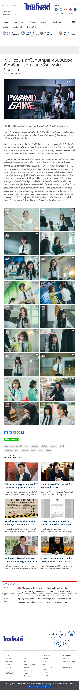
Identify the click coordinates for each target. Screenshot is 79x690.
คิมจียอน (44, 446)
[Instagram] (70, 9)
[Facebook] (56, 9)
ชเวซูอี (62, 446)
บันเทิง (5, 27)
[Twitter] (61, 9)
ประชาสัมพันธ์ (28, 670)
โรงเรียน (48, 450)
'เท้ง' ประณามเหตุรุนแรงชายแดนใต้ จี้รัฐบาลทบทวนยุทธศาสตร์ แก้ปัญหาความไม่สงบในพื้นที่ (21, 487)
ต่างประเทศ (57, 22)
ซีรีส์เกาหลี (8, 450)
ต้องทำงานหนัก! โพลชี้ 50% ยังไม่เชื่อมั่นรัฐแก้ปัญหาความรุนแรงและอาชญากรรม (20, 524)
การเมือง (6, 22)
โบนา (40, 450)
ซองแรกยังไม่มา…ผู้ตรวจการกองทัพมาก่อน (32, 35)
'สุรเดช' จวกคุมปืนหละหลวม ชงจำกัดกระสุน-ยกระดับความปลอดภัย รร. (57, 560)
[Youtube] (65, 9)
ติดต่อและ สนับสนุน (68, 662)
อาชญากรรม (47, 658)
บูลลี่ (16, 450)
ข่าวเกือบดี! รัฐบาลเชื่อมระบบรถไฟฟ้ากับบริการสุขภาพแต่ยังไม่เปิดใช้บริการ (44, 602)
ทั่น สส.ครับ (48, 34)
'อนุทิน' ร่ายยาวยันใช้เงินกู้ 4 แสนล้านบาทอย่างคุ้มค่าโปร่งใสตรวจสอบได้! (43, 595)
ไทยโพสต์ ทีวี (32, 27)
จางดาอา (53, 446)
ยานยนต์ (45, 664)
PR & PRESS (66, 656)
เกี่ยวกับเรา (65, 659)
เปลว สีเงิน (19, 22)
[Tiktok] (75, 9)
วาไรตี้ (26, 659)
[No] (76, 686)
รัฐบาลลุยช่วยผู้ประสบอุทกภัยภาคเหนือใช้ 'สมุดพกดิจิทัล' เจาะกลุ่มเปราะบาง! (44, 599)
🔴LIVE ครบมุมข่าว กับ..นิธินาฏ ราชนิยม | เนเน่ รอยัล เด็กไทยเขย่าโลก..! (43, 588)
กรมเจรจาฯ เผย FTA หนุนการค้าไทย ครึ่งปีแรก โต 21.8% (56, 486)
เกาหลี (33, 450)
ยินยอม (31, 687)
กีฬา (25, 662)
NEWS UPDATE (10, 584)
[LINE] (66, 643)
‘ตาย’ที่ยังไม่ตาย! (69, 34)
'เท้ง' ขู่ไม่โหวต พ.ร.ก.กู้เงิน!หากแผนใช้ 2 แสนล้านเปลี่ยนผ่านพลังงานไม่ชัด (44, 591)
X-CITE (45, 661)
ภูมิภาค (26, 673)
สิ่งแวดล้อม (27, 676)
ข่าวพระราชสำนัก (10, 670)
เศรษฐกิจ (44, 22)
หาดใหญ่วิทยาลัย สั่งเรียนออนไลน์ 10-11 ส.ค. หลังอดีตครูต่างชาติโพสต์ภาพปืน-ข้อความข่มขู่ (57, 524)
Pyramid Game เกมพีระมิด (13, 446)
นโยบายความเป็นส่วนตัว (43, 687)
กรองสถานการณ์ (29, 656)
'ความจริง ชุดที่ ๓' (13, 34)
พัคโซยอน (25, 450)
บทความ (7, 664)
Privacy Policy (67, 668)
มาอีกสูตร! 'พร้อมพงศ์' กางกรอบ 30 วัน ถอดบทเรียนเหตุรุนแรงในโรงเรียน (21, 560)
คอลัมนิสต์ (31, 22)
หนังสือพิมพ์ (17, 27)
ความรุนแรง (34, 446)
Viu (26, 446)
